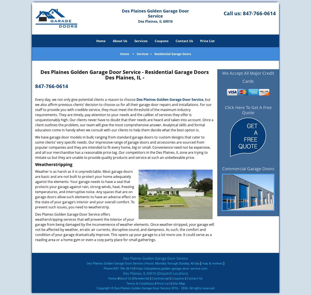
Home (101, 41)
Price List (207, 41)
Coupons (161, 41)
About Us (120, 41)
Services (140, 41)
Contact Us (184, 41)
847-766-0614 (259, 13)
